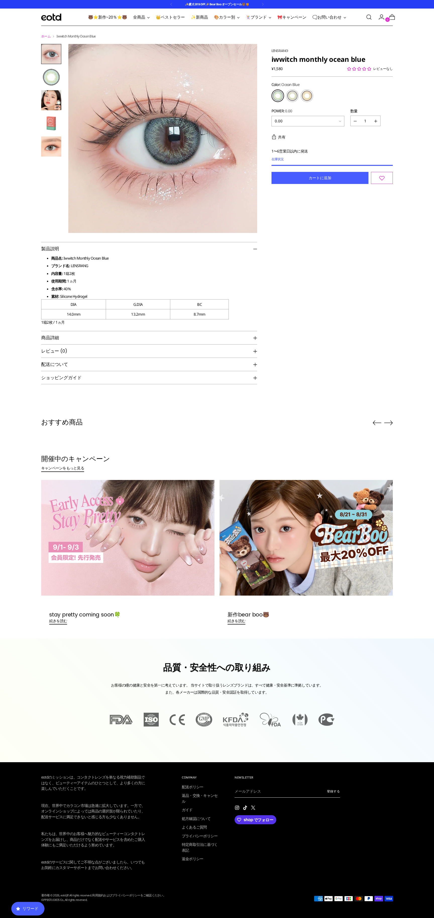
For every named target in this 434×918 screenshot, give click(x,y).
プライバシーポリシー (200, 835)
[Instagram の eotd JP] (238, 808)
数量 (354, 110)
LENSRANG (280, 50)
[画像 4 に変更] (51, 123)
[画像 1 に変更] (51, 54)
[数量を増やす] (375, 121)
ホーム (45, 36)
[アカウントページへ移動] (379, 17)
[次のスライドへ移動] (388, 422)
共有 (282, 137)
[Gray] (292, 95)
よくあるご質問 (194, 827)
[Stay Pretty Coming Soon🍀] (127, 538)
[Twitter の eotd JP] (254, 808)
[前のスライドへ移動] (377, 423)
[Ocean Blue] (278, 95)
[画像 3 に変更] (51, 100)
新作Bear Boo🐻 (248, 614)
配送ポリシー (192, 786)
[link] (63, 764)
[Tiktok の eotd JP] (246, 808)
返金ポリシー (192, 858)
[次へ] (262, 4)
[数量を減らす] (355, 121)
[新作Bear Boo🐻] (306, 538)
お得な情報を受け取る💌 (62, 903)
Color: (285, 84)
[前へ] (171, 4)
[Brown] (307, 95)
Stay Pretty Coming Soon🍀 (85, 614)
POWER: (282, 110)
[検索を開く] (369, 17)
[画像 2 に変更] (51, 77)
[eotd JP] (51, 17)
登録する (333, 791)
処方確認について (196, 818)
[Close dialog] (119, 692)
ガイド (187, 809)
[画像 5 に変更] (51, 146)
